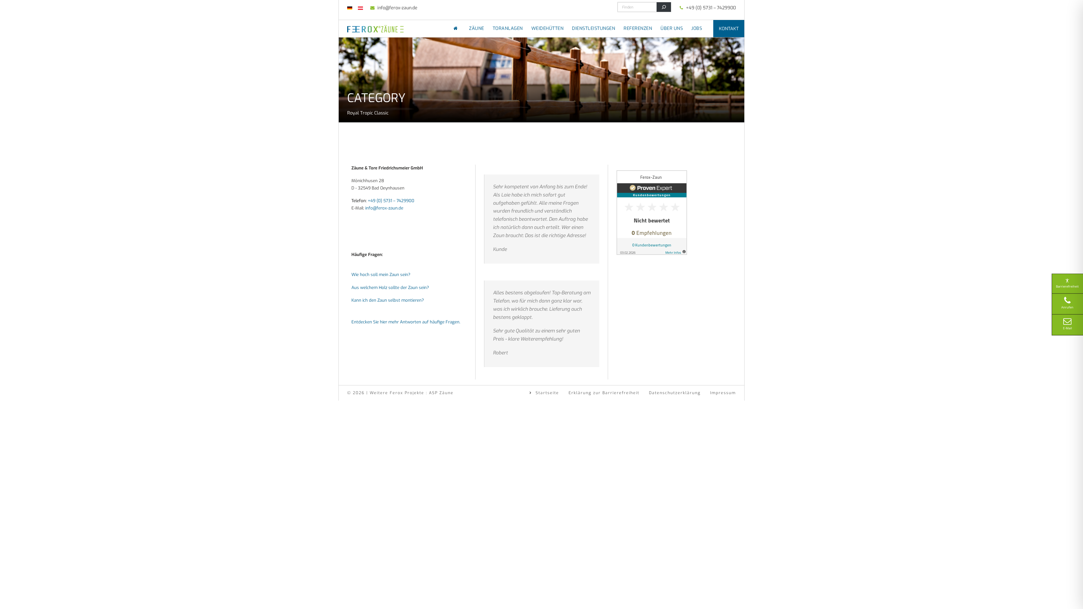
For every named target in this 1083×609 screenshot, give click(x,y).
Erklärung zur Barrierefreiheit (604, 393)
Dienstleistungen (593, 28)
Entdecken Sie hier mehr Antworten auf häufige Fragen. (405, 322)
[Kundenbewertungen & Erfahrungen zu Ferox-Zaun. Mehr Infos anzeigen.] (652, 212)
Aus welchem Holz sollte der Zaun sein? (390, 287)
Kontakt (729, 29)
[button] (12, 596)
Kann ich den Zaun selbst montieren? (387, 300)
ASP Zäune (441, 393)
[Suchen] (664, 7)
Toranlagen (508, 28)
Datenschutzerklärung (675, 393)
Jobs (696, 28)
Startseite (547, 393)
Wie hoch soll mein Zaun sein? (380, 274)
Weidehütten (547, 28)
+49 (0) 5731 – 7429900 (711, 8)
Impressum (723, 393)
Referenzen (638, 28)
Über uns (672, 28)
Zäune (476, 28)
